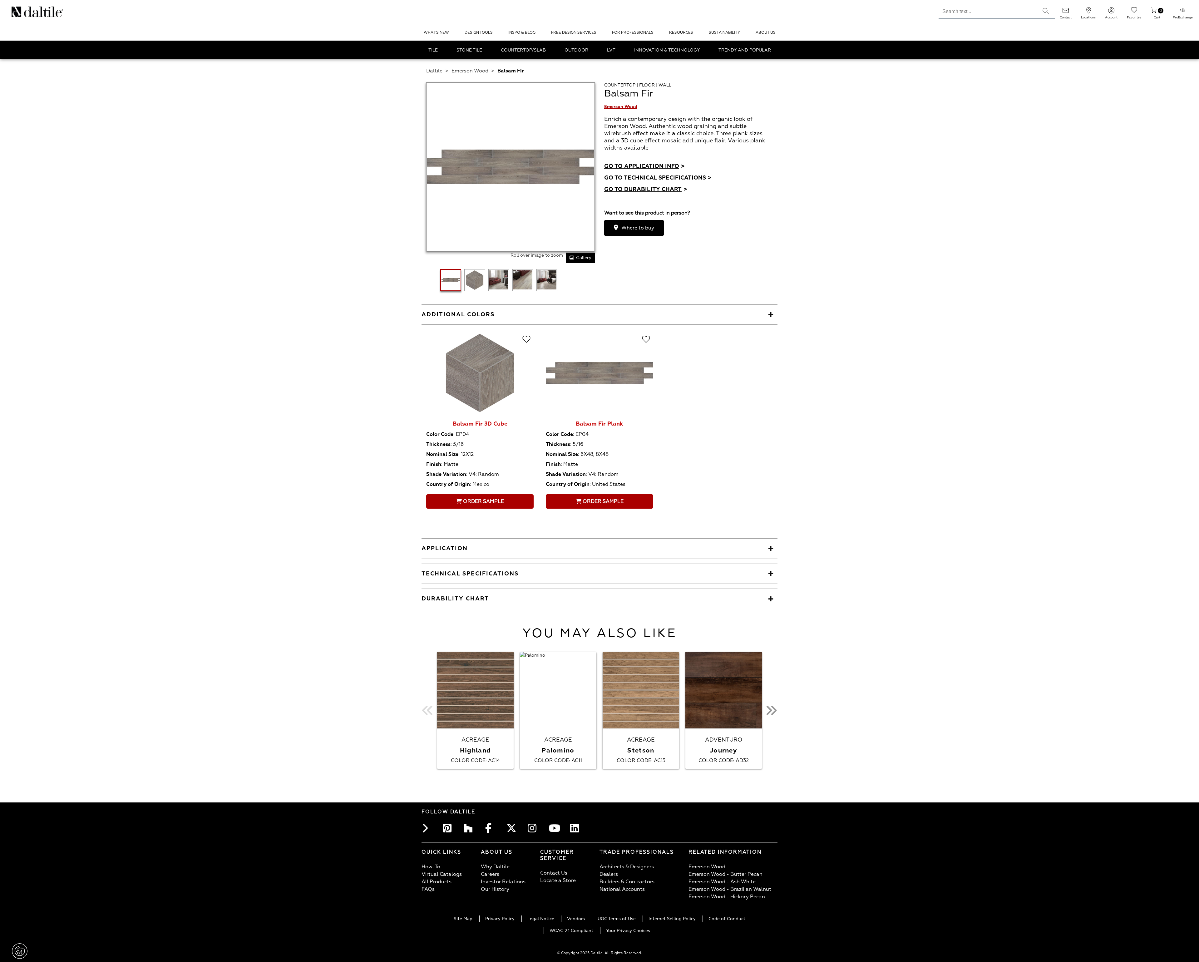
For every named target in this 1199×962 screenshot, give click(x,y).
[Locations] (1088, 12)
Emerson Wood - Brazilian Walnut (729, 889)
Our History (495, 889)
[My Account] (1111, 12)
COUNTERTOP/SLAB (523, 50)
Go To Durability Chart (645, 189)
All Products (436, 882)
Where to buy (637, 228)
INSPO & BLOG (521, 32)
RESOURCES (681, 32)
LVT (611, 50)
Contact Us (553, 873)
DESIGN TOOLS (479, 32)
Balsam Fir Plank (599, 423)
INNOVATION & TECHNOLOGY (667, 50)
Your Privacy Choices (628, 930)
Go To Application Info (644, 166)
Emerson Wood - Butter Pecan (725, 874)
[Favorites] (1134, 12)
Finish (433, 464)
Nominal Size (442, 454)
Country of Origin (448, 484)
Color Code (439, 434)
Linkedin (576, 828)
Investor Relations (503, 882)
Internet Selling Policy (672, 918)
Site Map (463, 918)
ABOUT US (766, 32)
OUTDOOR (576, 50)
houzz (470, 828)
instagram (534, 828)
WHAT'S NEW (436, 32)
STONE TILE (469, 50)
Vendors (576, 918)
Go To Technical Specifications (658, 177)
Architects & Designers (627, 867)
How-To (431, 867)
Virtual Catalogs (442, 874)
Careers (490, 874)
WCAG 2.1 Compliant (571, 930)
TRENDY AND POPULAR (744, 50)
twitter (512, 828)
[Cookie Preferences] (19, 951)
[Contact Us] (1066, 12)
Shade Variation (446, 474)
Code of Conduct (726, 918)
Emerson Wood (469, 71)
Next (771, 710)
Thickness (438, 444)
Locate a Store (558, 880)
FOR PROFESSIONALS (633, 32)
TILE (433, 50)
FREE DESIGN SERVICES (573, 32)
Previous (428, 710)
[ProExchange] (1183, 12)
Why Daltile (495, 867)
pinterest (449, 828)
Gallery (583, 257)
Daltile (434, 71)
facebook (491, 828)
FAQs (428, 889)
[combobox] (987, 10)
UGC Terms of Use (617, 918)
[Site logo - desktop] (19, 12)
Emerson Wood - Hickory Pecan (726, 897)
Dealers (609, 874)
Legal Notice (540, 918)
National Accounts (622, 889)
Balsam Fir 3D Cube (480, 423)
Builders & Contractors (627, 882)
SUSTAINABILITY (724, 32)
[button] (1045, 11)
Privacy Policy (500, 918)
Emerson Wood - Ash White (722, 882)
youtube (555, 828)
